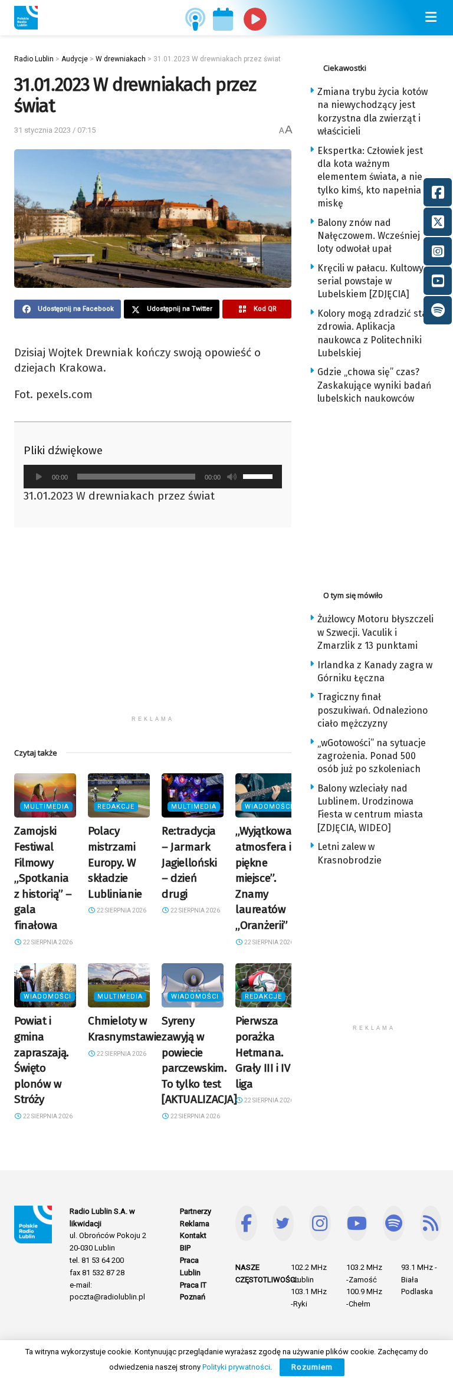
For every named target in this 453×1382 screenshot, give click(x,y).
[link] (26, 17)
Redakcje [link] (115, 806)
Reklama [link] (194, 1223)
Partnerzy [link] (195, 1211)
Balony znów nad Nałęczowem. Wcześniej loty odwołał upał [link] (368, 236)
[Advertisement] (152, 627)
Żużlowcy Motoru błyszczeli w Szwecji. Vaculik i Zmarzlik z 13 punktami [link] (375, 632)
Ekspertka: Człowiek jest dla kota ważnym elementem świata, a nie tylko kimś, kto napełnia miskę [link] (370, 177)
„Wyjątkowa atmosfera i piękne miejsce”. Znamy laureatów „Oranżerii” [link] (263, 878)
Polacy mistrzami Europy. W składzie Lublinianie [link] (115, 862)
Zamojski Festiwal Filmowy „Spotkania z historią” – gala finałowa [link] (43, 878)
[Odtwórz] (39, 476)
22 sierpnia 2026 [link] (47, 942)
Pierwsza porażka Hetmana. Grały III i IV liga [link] (263, 1052)
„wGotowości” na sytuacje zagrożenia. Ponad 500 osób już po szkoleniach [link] (371, 756)
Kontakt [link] (193, 1235)
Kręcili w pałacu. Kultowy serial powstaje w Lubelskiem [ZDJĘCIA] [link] (370, 281)
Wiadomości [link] (269, 806)
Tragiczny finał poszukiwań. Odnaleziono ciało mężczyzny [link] (372, 710)
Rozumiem (312, 1367)
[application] (153, 476)
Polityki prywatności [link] (236, 1367)
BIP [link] (185, 1247)
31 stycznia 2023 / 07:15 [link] (55, 130)
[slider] (259, 475)
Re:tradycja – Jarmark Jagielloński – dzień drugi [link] (189, 862)
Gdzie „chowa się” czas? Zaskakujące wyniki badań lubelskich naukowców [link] (374, 385)
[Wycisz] (232, 476)
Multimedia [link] (46, 806)
